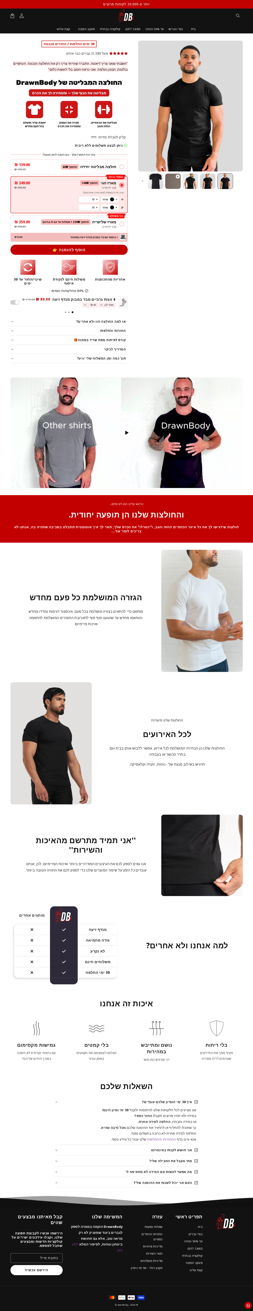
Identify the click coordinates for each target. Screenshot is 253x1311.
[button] (238, 15)
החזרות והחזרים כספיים (152, 1236)
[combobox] (110, 199)
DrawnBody (122, 1304)
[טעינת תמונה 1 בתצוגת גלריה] (225, 181)
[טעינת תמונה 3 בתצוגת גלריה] (190, 181)
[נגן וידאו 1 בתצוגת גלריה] (173, 181)
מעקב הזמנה (194, 1263)
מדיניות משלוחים (152, 1261)
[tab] (72, 312)
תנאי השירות (154, 1253)
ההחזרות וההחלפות (161, 1139)
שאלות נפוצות (154, 1227)
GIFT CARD (195, 1248)
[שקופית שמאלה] (238, 181)
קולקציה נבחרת (192, 1256)
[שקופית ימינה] (142, 181)
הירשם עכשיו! (36, 1270)
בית (200, 1227)
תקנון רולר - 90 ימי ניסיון (147, 1268)
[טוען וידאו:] (126, 433)
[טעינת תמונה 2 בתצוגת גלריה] (207, 181)
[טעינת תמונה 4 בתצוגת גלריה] (155, 181)
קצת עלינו (196, 1270)
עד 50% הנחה (193, 1241)
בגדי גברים (196, 1234)
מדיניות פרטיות (153, 1246)
